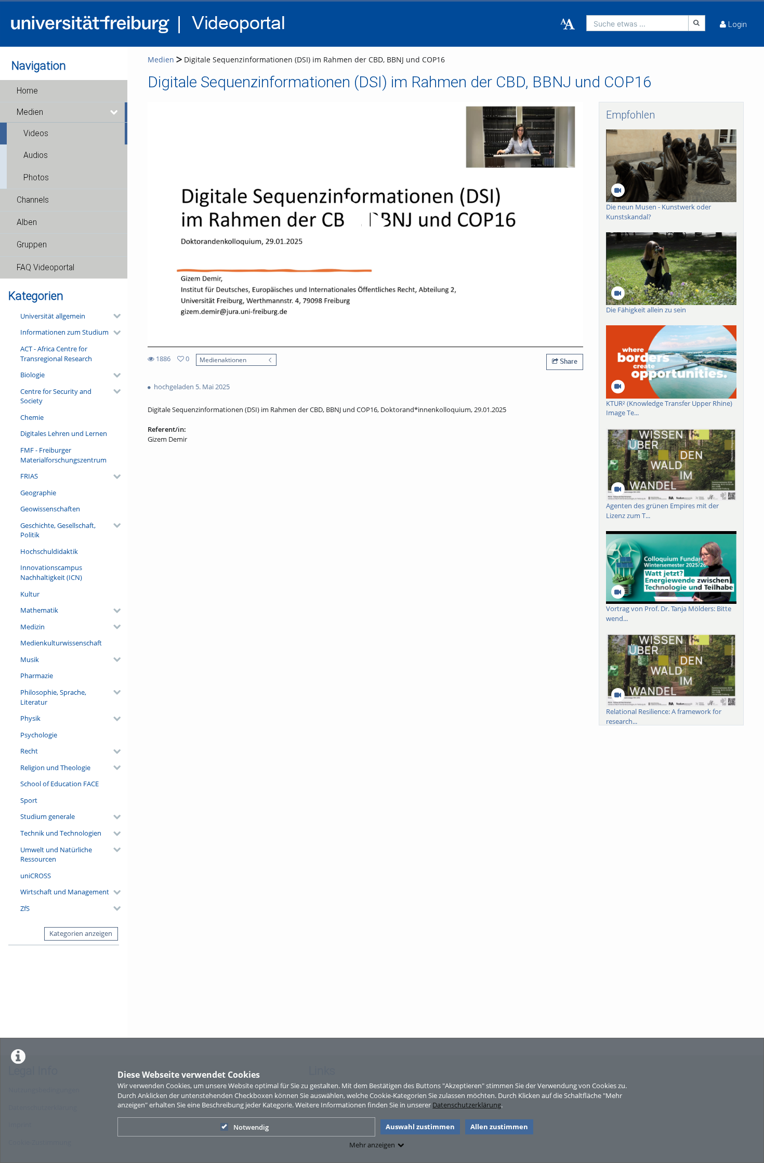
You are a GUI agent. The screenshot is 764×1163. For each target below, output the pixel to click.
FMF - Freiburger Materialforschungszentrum (63, 455)
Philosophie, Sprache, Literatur (53, 697)
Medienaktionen (223, 359)
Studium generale (47, 816)
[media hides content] (114, 112)
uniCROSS (35, 875)
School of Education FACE (59, 783)
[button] (63, 91)
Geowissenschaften (50, 508)
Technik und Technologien (60, 833)
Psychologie (38, 734)
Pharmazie (36, 675)
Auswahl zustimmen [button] (420, 1126)
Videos (35, 133)
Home (27, 91)
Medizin (32, 626)
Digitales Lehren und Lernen (63, 433)
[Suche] (697, 23)
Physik (30, 718)
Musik (29, 659)
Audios (35, 155)
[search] (637, 23)
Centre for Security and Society (55, 396)
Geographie (38, 492)
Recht (29, 751)
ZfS (25, 908)
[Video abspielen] (365, 224)
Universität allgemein (52, 316)
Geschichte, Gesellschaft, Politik (58, 530)
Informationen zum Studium (64, 332)
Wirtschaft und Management (64, 891)
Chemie (32, 417)
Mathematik (39, 610)
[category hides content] (114, 316)
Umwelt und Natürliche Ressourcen (56, 854)
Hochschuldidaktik (49, 551)
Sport (28, 800)
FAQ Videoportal (45, 267)
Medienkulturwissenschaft (61, 642)
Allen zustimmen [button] (499, 1126)
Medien (30, 112)
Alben (27, 222)
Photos (36, 177)
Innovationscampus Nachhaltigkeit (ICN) (51, 572)
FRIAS (29, 476)
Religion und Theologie (55, 767)
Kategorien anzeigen (80, 933)
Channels (33, 200)
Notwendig (251, 1127)
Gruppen (32, 244)
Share (567, 361)
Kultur (29, 594)
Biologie (32, 374)
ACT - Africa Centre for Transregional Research (56, 353)
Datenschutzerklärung (466, 1104)
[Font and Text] (567, 24)
